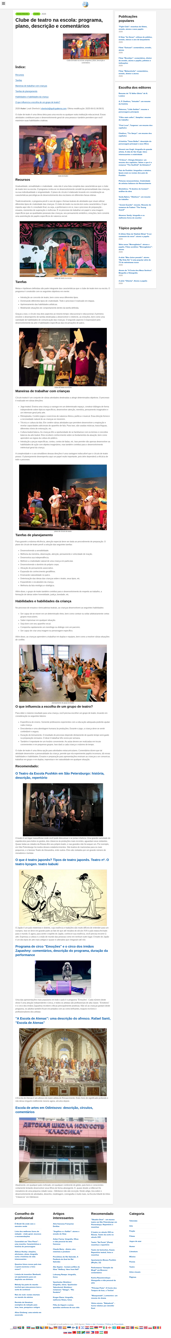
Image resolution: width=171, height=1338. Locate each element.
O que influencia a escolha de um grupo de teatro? (37, 102)
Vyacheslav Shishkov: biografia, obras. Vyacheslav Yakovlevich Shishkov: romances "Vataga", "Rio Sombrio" (65, 1287)
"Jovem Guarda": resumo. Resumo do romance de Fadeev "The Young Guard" (135, 207)
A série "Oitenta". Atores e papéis (133, 281)
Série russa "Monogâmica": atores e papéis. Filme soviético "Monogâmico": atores (135, 246)
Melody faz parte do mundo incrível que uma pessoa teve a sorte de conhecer (28, 1287)
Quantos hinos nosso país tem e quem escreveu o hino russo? (28, 1266)
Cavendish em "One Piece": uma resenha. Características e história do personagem (28, 1244)
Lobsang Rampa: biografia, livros (64, 1275)
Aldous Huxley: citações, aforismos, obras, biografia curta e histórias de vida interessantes (26, 1255)
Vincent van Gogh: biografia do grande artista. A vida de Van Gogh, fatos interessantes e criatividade (135, 151)
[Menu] (3, 3)
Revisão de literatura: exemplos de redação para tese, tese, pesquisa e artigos (27, 1304)
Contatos (100, 1324)
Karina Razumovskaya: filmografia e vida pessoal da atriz (103, 1280)
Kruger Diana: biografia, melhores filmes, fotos (63, 1298)
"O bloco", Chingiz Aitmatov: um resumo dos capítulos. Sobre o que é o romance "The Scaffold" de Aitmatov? (135, 162)
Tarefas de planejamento (26, 91)
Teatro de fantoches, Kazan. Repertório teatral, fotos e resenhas (103, 1252)
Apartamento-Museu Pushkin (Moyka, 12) (103, 1261)
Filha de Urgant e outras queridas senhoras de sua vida (66, 1306)
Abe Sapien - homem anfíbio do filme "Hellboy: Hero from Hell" (66, 1268)
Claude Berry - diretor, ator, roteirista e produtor (64, 1250)
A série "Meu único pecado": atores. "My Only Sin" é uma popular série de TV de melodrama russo (135, 259)
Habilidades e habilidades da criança (31, 97)
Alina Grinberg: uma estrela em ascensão (28, 1313)
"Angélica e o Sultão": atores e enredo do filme (66, 1232)
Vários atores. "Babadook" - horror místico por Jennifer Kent (103, 1305)
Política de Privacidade (114, 1324)
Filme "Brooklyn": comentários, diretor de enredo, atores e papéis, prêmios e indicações (135, 60)
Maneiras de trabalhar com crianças (31, 86)
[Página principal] (85, 4)
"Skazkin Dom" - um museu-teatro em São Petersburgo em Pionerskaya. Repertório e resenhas (104, 1223)
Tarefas (18, 80)
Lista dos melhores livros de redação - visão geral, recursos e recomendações (28, 1233)
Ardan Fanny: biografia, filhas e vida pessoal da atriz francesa (65, 1241)
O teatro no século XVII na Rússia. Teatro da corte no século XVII (102, 1234)
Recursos (19, 75)
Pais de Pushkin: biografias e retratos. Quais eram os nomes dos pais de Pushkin (135, 172)
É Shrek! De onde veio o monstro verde (25, 1225)
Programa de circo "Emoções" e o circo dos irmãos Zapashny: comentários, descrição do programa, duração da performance (61, 951)
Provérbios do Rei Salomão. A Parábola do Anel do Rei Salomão (65, 1259)
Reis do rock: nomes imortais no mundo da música (27, 1296)
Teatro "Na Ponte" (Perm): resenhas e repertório (102, 1243)
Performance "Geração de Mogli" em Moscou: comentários (102, 1270)
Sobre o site (90, 1324)
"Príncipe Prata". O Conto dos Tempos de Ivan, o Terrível (104, 1289)
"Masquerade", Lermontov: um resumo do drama (104, 1297)
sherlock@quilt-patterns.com (53, 108)
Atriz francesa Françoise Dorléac (63, 1225)
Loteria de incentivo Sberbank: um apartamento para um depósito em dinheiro (28, 1276)
